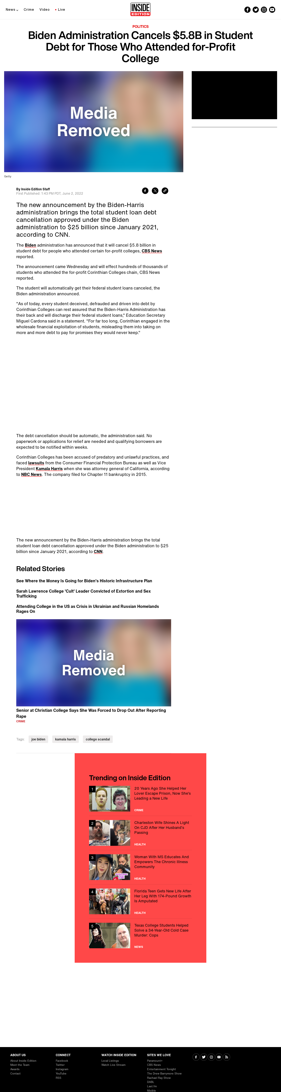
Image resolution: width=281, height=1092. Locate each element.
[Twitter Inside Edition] (256, 10)
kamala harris (65, 739)
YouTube (61, 1074)
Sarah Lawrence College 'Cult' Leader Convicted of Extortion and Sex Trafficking (83, 594)
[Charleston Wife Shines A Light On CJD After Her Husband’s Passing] (140, 833)
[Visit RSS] (226, 1057)
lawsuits (36, 463)
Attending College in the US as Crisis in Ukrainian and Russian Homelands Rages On (87, 609)
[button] (94, 662)
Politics (140, 26)
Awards (15, 1069)
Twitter (60, 1065)
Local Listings (110, 1061)
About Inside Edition (23, 1061)
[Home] (140, 10)
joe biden (38, 739)
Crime (29, 9)
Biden (30, 245)
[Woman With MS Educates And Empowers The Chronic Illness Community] (140, 867)
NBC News (31, 474)
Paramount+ (155, 1061)
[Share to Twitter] (155, 191)
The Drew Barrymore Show (164, 1074)
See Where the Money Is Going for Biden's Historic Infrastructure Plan (84, 580)
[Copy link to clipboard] (165, 191)
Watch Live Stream (113, 1065)
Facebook (62, 1061)
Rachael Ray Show (159, 1078)
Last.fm (152, 1086)
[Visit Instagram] (211, 1057)
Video (44, 9)
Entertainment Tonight (161, 1069)
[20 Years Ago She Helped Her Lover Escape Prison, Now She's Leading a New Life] (140, 799)
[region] (93, 663)
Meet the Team (19, 1065)
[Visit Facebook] (196, 1057)
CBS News (152, 251)
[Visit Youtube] (219, 1057)
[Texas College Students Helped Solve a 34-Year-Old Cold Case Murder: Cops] (140, 935)
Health (140, 844)
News (10, 9)
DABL (150, 1082)
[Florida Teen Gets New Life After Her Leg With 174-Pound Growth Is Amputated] (140, 901)
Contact (15, 1074)
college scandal (98, 739)
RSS (58, 1078)
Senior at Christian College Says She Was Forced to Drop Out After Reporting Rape (91, 713)
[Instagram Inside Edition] (264, 10)
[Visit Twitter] (203, 1057)
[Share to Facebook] (145, 191)
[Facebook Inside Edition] (247, 10)
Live (61, 9)
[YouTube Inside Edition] (272, 10)
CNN (98, 551)
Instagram (62, 1069)
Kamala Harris (49, 469)
